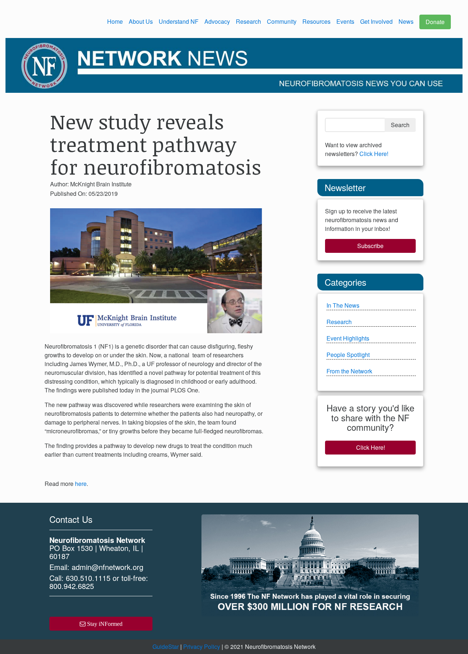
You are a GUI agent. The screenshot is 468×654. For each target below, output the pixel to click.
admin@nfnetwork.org (107, 567)
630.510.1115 (88, 578)
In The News (343, 305)
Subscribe (370, 246)
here (81, 483)
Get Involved (376, 21)
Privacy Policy (201, 646)
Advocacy (217, 21)
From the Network (349, 371)
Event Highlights (348, 338)
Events (345, 21)
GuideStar (165, 646)
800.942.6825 (71, 586)
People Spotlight (348, 354)
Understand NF (179, 21)
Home (115, 21)
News (406, 21)
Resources (316, 21)
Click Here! (373, 153)
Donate (435, 22)
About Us (141, 21)
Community (282, 21)
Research (248, 21)
